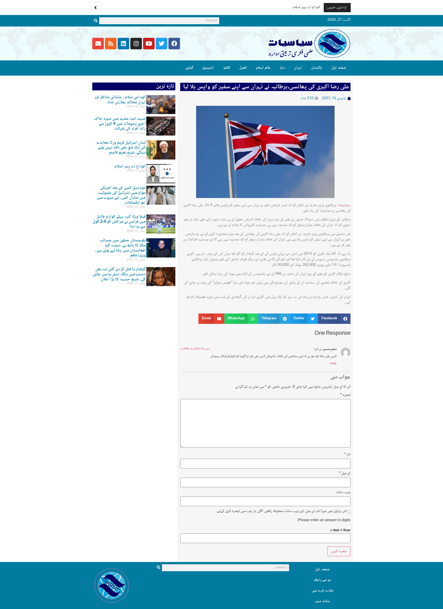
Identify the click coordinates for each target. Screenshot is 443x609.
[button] (347, 8)
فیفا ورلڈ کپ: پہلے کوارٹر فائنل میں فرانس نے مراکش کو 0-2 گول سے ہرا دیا (119, 221)
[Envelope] (98, 43)
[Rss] (111, 43)
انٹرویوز (208, 68)
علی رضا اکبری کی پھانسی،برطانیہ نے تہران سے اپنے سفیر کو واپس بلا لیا (266, 87)
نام (347, 454)
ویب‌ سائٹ (343, 492)
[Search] (95, 20)
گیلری (189, 68)
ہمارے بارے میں (322, 591)
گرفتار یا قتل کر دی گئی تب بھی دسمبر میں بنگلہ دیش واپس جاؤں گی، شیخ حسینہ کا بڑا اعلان (119, 274)
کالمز (226, 68)
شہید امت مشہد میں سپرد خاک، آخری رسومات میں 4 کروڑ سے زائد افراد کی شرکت (120, 123)
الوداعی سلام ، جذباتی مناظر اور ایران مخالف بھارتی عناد (120, 100)
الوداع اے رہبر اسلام (307, 7)
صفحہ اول (338, 68)
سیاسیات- (343, 205)
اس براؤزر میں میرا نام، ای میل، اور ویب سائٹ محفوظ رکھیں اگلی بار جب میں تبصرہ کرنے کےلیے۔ (281, 511)
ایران (298, 68)
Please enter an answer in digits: (323, 520)
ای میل (344, 473)
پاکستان (316, 68)
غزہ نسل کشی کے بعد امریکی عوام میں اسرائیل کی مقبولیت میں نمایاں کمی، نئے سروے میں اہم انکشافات (121, 195)
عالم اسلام (263, 68)
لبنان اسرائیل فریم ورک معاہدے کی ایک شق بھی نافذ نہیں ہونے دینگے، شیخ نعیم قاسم (121, 147)
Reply (333, 363)
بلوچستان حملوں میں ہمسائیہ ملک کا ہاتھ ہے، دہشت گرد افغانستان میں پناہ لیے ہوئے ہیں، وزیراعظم (120, 248)
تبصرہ (345, 395)
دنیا (282, 68)
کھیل (243, 68)
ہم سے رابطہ (322, 580)
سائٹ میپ (322, 601)
